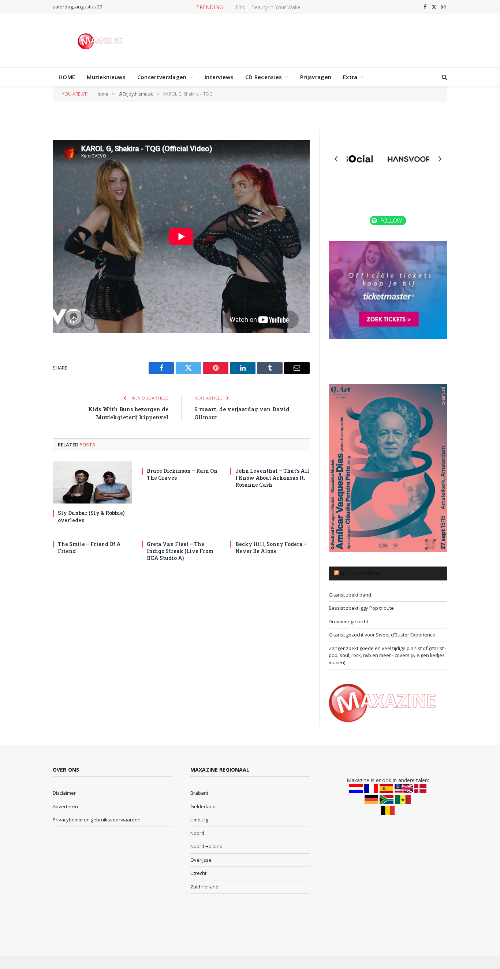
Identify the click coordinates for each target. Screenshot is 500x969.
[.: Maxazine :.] (101, 40)
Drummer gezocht (348, 621)
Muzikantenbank (361, 573)
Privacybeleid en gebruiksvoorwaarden (97, 819)
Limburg (199, 819)
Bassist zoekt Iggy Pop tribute (361, 608)
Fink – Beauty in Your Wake (268, 7)
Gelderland (203, 806)
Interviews (219, 77)
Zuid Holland (204, 886)
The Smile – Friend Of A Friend (89, 547)
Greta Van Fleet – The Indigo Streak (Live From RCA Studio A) (180, 551)
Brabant (199, 793)
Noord (197, 833)
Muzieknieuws (106, 77)
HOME (67, 77)
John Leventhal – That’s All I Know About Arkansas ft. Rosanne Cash (272, 477)
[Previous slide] (336, 159)
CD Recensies (263, 77)
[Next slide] (440, 159)
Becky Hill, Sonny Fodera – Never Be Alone (271, 547)
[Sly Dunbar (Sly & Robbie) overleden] (92, 482)
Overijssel (201, 860)
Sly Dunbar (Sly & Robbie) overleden (91, 516)
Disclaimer (64, 793)
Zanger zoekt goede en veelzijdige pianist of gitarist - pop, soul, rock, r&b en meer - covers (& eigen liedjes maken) (387, 655)
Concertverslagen (162, 77)
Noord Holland (206, 846)
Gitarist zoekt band (350, 594)
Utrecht (198, 873)
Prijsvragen (315, 77)
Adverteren (65, 806)
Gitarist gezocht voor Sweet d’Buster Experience (382, 634)
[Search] (443, 77)
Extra (350, 77)
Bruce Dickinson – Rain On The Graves (182, 474)
